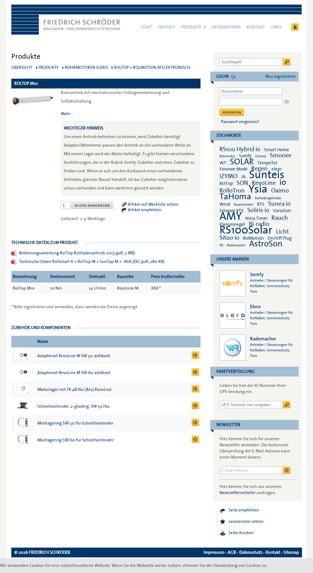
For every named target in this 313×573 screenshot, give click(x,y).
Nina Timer (256, 218)
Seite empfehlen (244, 510)
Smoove (280, 155)
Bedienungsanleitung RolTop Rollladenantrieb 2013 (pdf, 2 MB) (77, 253)
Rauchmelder (243, 205)
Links (276, 27)
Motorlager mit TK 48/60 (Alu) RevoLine (74, 389)
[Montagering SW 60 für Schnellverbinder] (195, 441)
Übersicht (21, 67)
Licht (282, 231)
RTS (260, 204)
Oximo (280, 190)
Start (146, 27)
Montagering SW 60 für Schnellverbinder (75, 440)
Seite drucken (241, 532)
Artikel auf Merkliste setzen (153, 204)
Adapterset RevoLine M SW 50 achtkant (73, 356)
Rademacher (236, 245)
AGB (232, 552)
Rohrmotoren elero (86, 67)
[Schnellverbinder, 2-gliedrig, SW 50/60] (195, 408)
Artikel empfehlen (144, 210)
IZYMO (228, 176)
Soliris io (258, 210)
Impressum (214, 552)
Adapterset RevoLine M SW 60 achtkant (73, 372)
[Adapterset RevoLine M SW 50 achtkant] (195, 357)
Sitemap (291, 552)
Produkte (191, 27)
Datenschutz (250, 552)
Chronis (260, 156)
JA (243, 176)
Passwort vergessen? (240, 121)
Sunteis (266, 174)
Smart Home (276, 149)
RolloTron (232, 190)
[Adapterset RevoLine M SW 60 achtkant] (195, 374)
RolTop (226, 183)
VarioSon (282, 210)
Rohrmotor (227, 156)
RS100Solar (245, 230)
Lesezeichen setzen (246, 521)
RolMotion (253, 238)
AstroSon (265, 244)
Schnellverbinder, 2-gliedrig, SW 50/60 (73, 406)
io (282, 182)
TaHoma (235, 197)
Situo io (229, 237)
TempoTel (267, 163)
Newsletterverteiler (237, 492)
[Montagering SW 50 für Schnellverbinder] (195, 424)
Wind (224, 204)
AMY (230, 216)
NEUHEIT (166, 27)
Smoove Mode (233, 169)
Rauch (279, 218)
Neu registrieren (280, 76)
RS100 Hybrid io (239, 149)
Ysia (258, 189)
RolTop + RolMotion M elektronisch (152, 67)
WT (222, 163)
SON (242, 183)
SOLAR (242, 162)
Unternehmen (226, 27)
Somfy (245, 156)
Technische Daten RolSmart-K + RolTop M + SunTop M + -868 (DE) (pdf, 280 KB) (91, 261)
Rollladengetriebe (268, 198)
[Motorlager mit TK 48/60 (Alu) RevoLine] (195, 391)
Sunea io (279, 203)
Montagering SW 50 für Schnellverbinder (75, 423)
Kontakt (256, 27)
